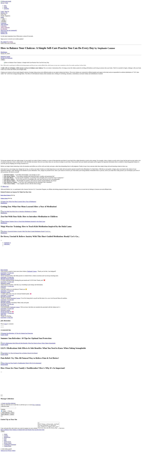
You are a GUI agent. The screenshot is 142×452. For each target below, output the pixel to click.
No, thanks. (10, 41)
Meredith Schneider (6, 296)
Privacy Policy (8, 443)
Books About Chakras (6, 195)
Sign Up (7, 11)
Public (4, 411)
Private (10, 411)
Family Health (4, 334)
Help (5, 440)
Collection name (5, 406)
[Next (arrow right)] (3, 327)
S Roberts (3, 287)
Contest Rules (7, 446)
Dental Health (4, 364)
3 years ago (10, 317)
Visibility (3, 409)
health (5, 7)
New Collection (36, 404)
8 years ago (11, 272)
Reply (4, 272)
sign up (2, 3)
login (6, 3)
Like (2, 272)
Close (12, 412)
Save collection (5, 414)
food (5, 5)
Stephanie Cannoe (32, 271)
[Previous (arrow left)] (1, 327)
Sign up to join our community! (9, 30)
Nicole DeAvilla (5, 305)
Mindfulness (4, 52)
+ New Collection (5, 412)
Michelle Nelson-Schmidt (7, 278)
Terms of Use (7, 441)
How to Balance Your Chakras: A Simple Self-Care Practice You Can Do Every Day (22, 429)
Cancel (12, 414)
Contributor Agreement (10, 444)
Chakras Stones (4, 198)
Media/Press (7, 437)
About (5, 434)
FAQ (5, 438)
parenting (6, 8)
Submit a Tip (4, 13)
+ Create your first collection (8, 403)
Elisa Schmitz (4, 270)
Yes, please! (4, 41)
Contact (6, 435)
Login (2, 11)
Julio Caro (3, 314)
